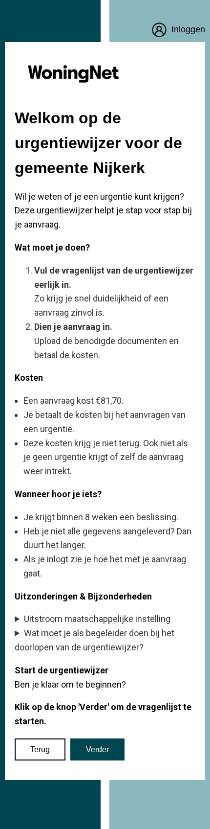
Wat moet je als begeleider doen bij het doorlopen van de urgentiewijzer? (94, 640)
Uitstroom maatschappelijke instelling (97, 619)
